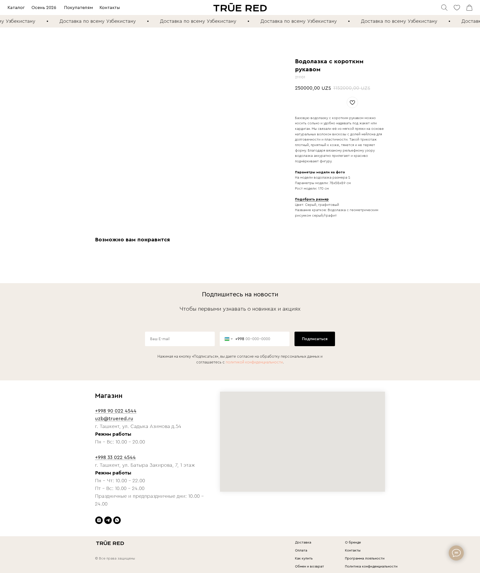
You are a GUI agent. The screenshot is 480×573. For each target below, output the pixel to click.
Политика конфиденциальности (371, 566)
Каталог (16, 7)
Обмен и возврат (309, 566)
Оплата (301, 550)
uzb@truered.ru (114, 418)
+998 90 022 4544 (115, 410)
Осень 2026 (44, 7)
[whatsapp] (117, 520)
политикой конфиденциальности (254, 362)
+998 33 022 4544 (115, 457)
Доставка (303, 542)
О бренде (353, 542)
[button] (312, 199)
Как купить (304, 558)
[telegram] (108, 520)
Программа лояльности (364, 558)
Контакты (110, 7)
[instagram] (99, 520)
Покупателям (78, 7)
